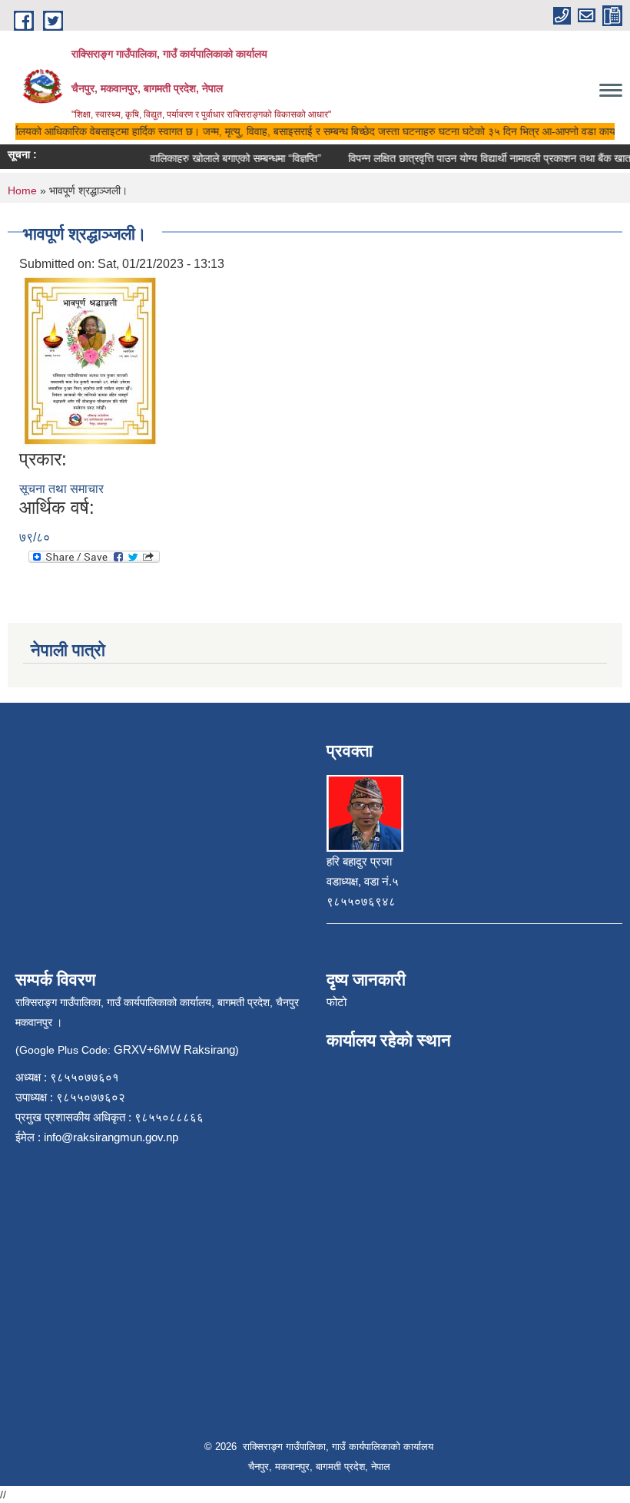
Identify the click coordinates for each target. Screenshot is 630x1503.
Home (22, 190)
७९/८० (34, 537)
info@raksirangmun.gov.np (111, 1137)
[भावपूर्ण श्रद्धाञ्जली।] (90, 359)
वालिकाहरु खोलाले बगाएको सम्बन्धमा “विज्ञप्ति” (227, 158)
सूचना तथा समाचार (61, 488)
